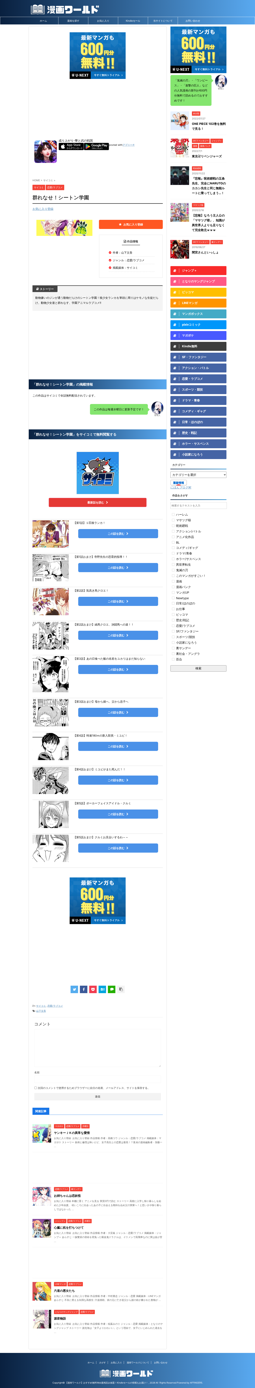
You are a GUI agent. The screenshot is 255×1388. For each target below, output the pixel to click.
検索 (198, 668)
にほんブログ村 (180, 487)
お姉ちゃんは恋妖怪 (67, 1195)
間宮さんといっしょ (205, 252)
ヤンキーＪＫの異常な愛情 (72, 1133)
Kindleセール (133, 20)
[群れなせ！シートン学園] (102, 989)
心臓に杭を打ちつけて (69, 1227)
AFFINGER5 (196, 1382)
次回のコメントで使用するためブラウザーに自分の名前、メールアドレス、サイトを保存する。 (94, 1087)
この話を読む (116, 533)
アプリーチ (129, 145)
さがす (102, 1362)
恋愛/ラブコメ (55, 1005)
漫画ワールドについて (138, 1362)
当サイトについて (163, 20)
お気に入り (103, 20)
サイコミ (41, 1005)
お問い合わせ (193, 20)
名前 (37, 1072)
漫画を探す (73, 20)
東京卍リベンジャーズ (207, 156)
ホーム (43, 20)
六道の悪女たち (64, 1290)
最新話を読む (95, 502)
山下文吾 (41, 1010)
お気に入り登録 (42, 209)
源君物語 (60, 1318)
